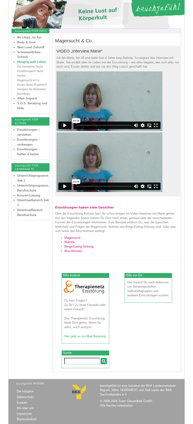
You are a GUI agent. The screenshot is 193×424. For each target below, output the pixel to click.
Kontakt (22, 402)
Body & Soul (26, 42)
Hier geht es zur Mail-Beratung (85, 336)
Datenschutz (25, 397)
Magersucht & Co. (28, 80)
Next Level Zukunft (30, 47)
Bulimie (69, 242)
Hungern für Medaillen (31, 89)
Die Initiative (25, 391)
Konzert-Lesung (28, 195)
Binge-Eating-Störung (78, 246)
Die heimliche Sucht (30, 66)
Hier (130, 282)
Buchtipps (23, 93)
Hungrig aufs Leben (31, 62)
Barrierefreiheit (26, 419)
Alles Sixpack (27, 98)
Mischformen (73, 251)
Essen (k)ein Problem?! (32, 84)
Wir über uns (25, 408)
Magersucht (72, 238)
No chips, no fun (29, 37)
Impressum (24, 414)
